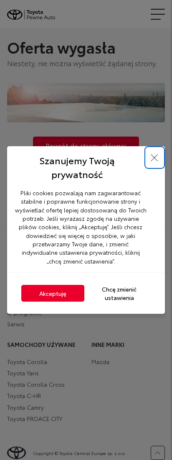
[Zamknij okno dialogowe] (154, 157)
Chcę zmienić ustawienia (119, 293)
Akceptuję (52, 293)
